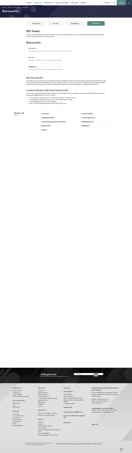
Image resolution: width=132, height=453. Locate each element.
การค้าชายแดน (16, 393)
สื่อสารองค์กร (46, 126)
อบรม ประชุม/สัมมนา (62, 3)
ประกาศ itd (36, 23)
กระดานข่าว (66, 388)
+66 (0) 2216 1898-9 (102, 401)
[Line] (121, 449)
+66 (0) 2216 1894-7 (103, 399)
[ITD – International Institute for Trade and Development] (12, 3)
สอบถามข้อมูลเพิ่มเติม (44, 433)
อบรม (14, 405)
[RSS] (106, 436)
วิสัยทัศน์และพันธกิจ (48, 118)
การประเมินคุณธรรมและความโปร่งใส (53, 122)
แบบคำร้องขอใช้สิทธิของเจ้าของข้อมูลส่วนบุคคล (49, 430)
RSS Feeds (96, 23)
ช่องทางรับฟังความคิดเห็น (45, 426)
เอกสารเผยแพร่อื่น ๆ (18, 425)
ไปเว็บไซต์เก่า (67, 423)
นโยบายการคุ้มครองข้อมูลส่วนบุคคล (73, 398)
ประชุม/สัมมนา (16, 407)
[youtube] (95, 3)
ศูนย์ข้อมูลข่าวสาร (87, 122)
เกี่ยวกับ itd (37, 3)
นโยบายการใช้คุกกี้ (68, 396)
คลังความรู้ (74, 3)
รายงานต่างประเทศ (18, 420)
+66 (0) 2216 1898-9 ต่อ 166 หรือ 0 (107, 410)
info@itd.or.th (99, 403)
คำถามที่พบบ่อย (42, 428)
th (114, 3)
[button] (129, 2)
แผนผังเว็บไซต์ (67, 407)
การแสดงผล (107, 3)
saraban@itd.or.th (108, 412)
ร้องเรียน (40, 424)
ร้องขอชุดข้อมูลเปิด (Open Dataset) (48, 435)
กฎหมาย (40, 406)
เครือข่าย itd (42, 410)
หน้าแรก (29, 3)
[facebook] (91, 3)
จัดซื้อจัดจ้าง (86, 126)
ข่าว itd (55, 23)
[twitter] (99, 3)
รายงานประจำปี (17, 422)
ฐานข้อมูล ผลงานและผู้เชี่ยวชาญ (72, 412)
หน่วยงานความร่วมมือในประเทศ (46, 415)
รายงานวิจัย (16, 414)
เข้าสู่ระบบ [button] (121, 3)
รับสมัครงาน (75, 23)
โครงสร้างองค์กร (87, 113)
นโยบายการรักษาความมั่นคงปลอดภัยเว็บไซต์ (73, 400)
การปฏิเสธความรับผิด (69, 403)
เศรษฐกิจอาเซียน (17, 391)
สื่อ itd (14, 423)
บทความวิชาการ (17, 418)
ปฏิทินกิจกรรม (16, 403)
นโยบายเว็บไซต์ (67, 392)
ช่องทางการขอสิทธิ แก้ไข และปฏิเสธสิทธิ (74, 416)
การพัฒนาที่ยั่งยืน (17, 395)
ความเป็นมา (45, 113)
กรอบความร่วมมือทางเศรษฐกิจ (21, 396)
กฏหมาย (44, 130)
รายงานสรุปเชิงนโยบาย (19, 416)
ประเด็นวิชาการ (48, 3)
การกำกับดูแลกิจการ (88, 118)
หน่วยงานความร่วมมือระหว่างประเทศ (47, 413)
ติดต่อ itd (40, 422)
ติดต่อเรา (83, 3)
